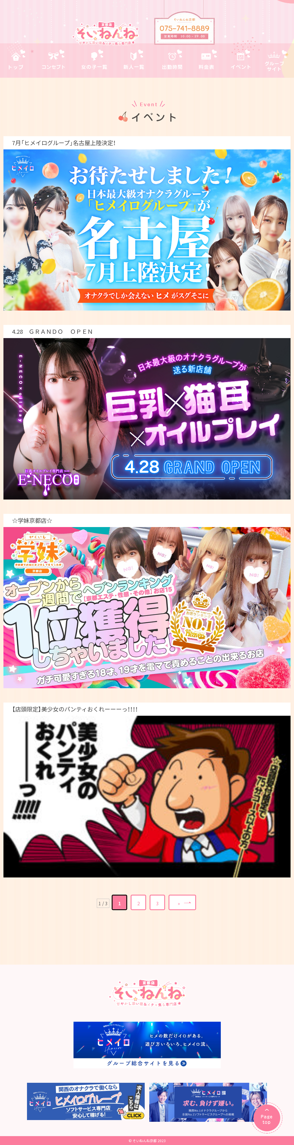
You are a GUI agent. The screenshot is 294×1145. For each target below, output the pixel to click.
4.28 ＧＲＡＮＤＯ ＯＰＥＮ (52, 331)
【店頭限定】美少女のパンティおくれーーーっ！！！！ (75, 709)
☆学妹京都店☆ (32, 520)
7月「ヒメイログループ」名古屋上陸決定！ (64, 143)
